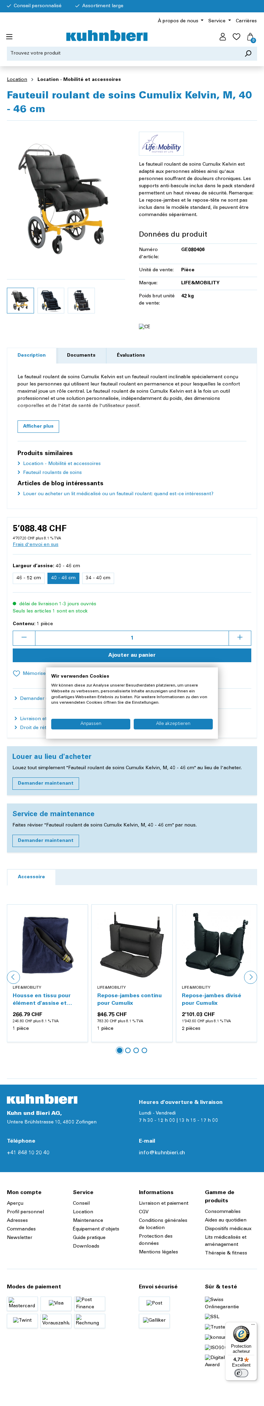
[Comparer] (79, 930)
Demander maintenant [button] (46, 783)
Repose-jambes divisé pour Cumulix (211, 999)
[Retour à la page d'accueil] (106, 35)
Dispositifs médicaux (228, 1229)
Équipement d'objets (96, 1229)
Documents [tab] (81, 355)
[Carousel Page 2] (128, 1050)
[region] (66, 221)
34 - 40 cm (98, 578)
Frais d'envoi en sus (35, 545)
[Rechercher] (248, 54)
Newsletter (19, 1238)
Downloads (86, 1246)
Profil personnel (25, 1212)
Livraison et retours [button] (42, 719)
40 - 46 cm (63, 578)
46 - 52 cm (28, 578)
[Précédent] (13, 977)
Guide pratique (89, 1238)
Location (83, 1212)
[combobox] (123, 54)
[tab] (31, 356)
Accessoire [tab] (31, 877)
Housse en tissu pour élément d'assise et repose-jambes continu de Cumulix (44, 1000)
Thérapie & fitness (226, 1253)
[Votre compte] (223, 37)
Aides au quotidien (225, 1220)
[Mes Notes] (236, 37)
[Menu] (9, 37)
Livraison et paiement (163, 1203)
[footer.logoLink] (42, 1099)
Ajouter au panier (132, 655)
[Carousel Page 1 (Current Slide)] (119, 1050)
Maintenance (88, 1220)
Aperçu (15, 1203)
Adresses (17, 1220)
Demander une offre (43, 698)
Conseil (81, 1203)
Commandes (21, 1229)
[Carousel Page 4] (144, 1050)
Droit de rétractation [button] (43, 728)
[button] (38, 426)
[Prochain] (250, 977)
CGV (143, 1212)
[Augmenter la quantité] (240, 638)
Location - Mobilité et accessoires (61, 464)
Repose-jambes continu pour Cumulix (129, 999)
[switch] (241, 1373)
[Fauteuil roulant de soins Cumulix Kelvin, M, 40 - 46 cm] (66, 200)
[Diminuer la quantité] (24, 638)
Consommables (223, 1212)
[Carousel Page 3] (136, 1050)
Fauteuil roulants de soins (52, 472)
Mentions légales (158, 1252)
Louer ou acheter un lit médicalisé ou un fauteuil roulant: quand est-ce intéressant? (117, 494)
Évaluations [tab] (131, 355)
